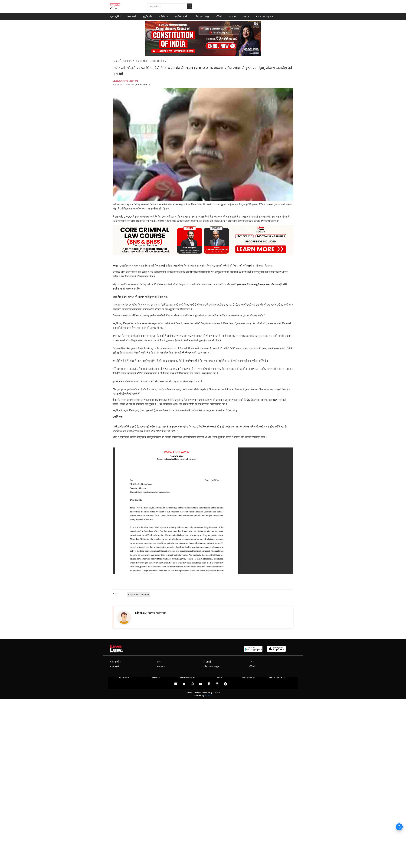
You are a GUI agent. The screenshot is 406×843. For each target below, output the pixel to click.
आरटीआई (207, 662)
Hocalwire (208, 695)
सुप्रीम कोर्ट (148, 16)
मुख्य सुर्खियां (115, 16)
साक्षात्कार (161, 666)
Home (116, 61)
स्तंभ (159, 662)
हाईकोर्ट (162, 16)
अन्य (245, 16)
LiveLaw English (264, 16)
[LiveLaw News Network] (124, 617)
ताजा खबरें (132, 16)
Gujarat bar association (138, 594)
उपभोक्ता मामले (181, 16)
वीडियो (219, 16)
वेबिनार (252, 662)
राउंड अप (233, 16)
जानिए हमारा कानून (202, 16)
